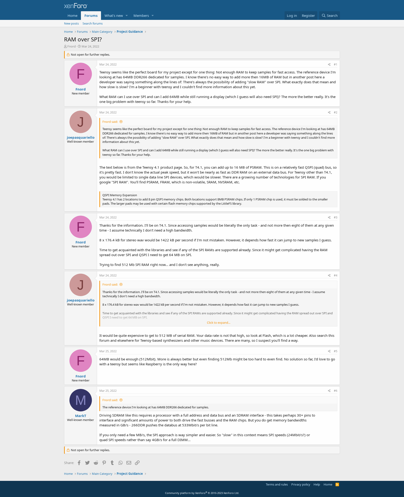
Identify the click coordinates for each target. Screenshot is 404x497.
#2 (335, 112)
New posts (71, 23)
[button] (126, 15)
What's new (114, 15)
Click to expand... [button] (218, 322)
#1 (335, 64)
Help (317, 484)
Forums (90, 15)
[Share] (329, 64)
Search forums (93, 23)
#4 (335, 275)
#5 (335, 351)
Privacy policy (300, 484)
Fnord (71, 46)
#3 (335, 217)
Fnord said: (110, 122)
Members (141, 15)
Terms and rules (277, 484)
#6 (335, 391)
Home (72, 15)
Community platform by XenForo (202, 493)
